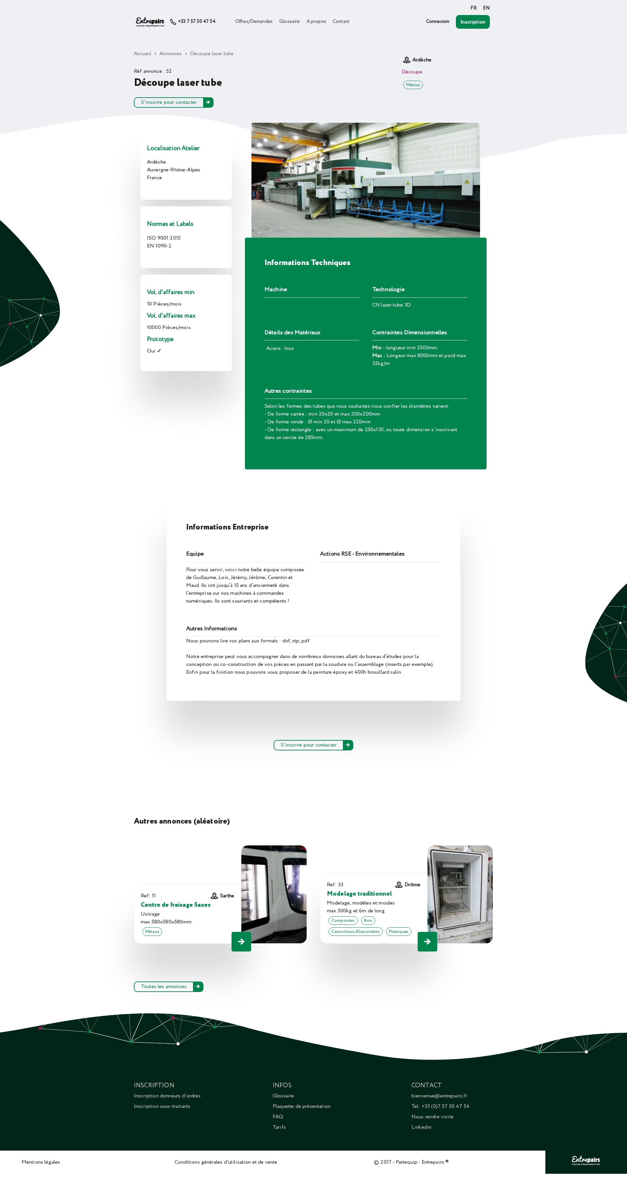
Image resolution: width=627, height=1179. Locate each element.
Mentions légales (41, 1162)
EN (486, 8)
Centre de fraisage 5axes (176, 905)
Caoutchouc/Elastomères (355, 932)
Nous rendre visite (432, 1116)
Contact (341, 21)
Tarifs (279, 1127)
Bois (368, 920)
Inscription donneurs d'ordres (167, 1095)
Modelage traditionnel (359, 894)
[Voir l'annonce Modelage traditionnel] (427, 941)
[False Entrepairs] (586, 1165)
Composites (343, 920)
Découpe (412, 71)
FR (473, 8)
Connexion (437, 21)
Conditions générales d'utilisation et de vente (226, 1162)
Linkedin (421, 1127)
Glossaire (289, 21)
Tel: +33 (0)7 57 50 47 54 (440, 1106)
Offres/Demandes (254, 21)
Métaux (413, 85)
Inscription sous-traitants (162, 1106)
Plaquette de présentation (301, 1106)
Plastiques (399, 932)
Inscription (472, 21)
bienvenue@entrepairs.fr (439, 1095)
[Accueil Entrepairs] (150, 21)
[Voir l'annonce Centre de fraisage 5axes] (241, 941)
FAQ (278, 1116)
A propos (316, 21)
